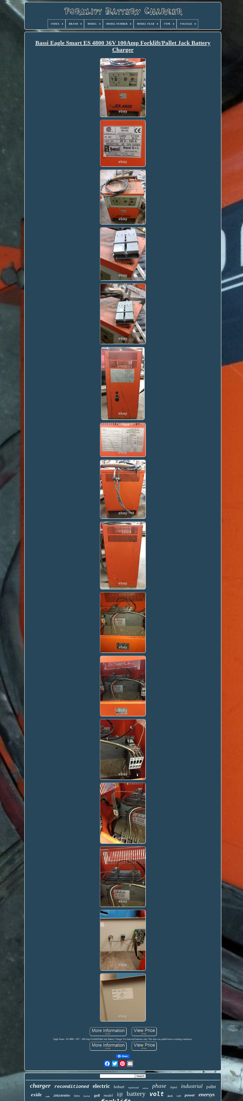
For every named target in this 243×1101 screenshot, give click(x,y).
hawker (87, 1096)
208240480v (61, 1095)
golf (97, 1095)
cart (179, 1095)
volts (48, 1096)
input (173, 1087)
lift (120, 1094)
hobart (119, 1086)
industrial (192, 1086)
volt (156, 1094)
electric (101, 1086)
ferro (77, 1095)
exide (36, 1094)
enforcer (145, 1088)
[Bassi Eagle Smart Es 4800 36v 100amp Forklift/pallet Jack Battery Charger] (123, 88)
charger (40, 1085)
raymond (133, 1087)
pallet (211, 1086)
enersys (207, 1094)
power (190, 1095)
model (108, 1095)
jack (170, 1095)
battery (136, 1093)
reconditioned (71, 1086)
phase (159, 1085)
